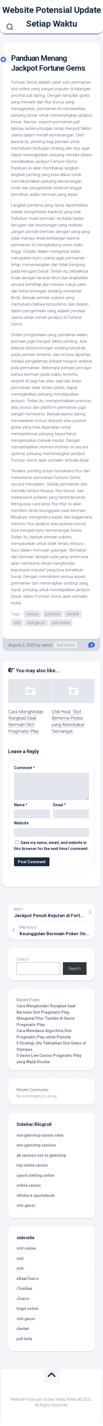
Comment (24, 768)
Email (59, 805)
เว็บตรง (22, 1298)
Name (20, 805)
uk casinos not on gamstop (41, 1155)
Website (21, 823)
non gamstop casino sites (40, 1135)
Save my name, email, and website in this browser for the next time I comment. (51, 845)
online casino (28, 1185)
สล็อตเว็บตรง (27, 1278)
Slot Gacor (65, 645)
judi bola (52, 614)
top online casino (32, 1165)
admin (46, 645)
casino (32, 614)
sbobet (73, 614)
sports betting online (35, 1175)
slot (17, 623)
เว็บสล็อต (24, 1288)
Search (22, 959)
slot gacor (36, 623)
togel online (27, 1308)
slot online (61, 623)
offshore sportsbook (35, 1195)
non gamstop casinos (36, 1145)
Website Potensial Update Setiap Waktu (51, 17)
